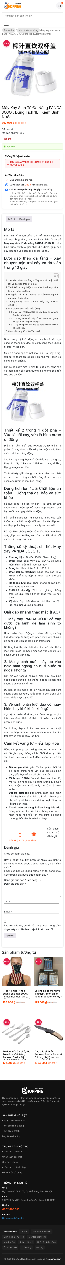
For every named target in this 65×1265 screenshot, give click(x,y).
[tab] (12, 219)
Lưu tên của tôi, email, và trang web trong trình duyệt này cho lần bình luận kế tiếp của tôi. (32, 927)
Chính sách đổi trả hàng (14, 1167)
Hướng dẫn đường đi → (13, 1218)
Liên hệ (39, 1247)
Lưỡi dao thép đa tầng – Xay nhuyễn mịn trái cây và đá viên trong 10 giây (33, 282)
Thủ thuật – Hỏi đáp (41, 1231)
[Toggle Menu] (6, 24)
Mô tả (11, 219)
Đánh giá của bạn (15, 880)
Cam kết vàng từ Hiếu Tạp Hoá (24, 331)
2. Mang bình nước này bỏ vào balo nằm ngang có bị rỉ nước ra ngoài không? (35, 320)
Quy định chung (10, 1162)
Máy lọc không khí (37, 1237)
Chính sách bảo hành (12, 1151)
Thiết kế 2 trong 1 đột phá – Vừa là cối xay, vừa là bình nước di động (33, 289)
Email (8, 911)
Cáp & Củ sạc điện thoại (14, 1120)
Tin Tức (24, 1231)
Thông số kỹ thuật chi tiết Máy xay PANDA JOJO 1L (33, 303)
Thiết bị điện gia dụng (13, 1125)
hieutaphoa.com (53, 1259)
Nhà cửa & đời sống (28, 30)
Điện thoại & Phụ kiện (14, 1237)
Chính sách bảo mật (12, 1156)
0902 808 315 (10, 1209)
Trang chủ (9, 30)
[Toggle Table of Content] (54, 276)
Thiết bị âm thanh (11, 1131)
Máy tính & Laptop (11, 1136)
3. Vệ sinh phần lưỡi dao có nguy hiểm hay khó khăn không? (35, 326)
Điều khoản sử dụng (12, 1172)
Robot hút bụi (26, 1242)
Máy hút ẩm (9, 1242)
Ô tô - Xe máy (10, 1247)
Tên (7, 901)
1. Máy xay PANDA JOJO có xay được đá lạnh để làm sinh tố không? (35, 313)
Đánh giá (24, 219)
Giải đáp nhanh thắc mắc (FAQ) (24, 308)
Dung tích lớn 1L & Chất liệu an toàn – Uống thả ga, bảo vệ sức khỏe (33, 296)
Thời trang (26, 1247)
